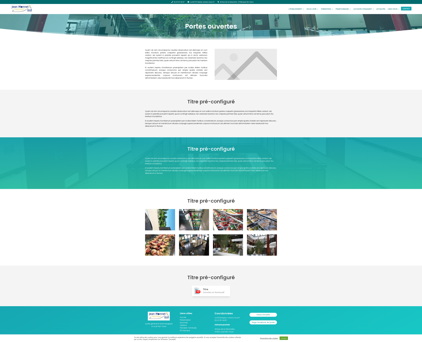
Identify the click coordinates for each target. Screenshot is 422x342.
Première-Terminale (188, 328)
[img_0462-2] (262, 255)
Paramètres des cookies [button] (269, 338)
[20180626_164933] (160, 230)
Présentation (185, 320)
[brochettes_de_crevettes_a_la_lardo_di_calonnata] (160, 255)
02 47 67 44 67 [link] (221, 320)
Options (183, 325)
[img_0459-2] (228, 255)
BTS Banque (185, 330)
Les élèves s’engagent (362, 9)
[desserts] (262, 230)
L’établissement (295, 9)
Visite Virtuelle (263, 314)
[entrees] (228, 230)
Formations (326, 9)
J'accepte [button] (284, 338)
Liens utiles (392, 9)
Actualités (380, 9)
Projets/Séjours (342, 9)
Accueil (183, 317)
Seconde (184, 322)
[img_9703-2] (194, 255)
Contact (406, 9)
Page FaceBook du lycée (263, 322)
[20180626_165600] (194, 230)
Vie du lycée (311, 9)
